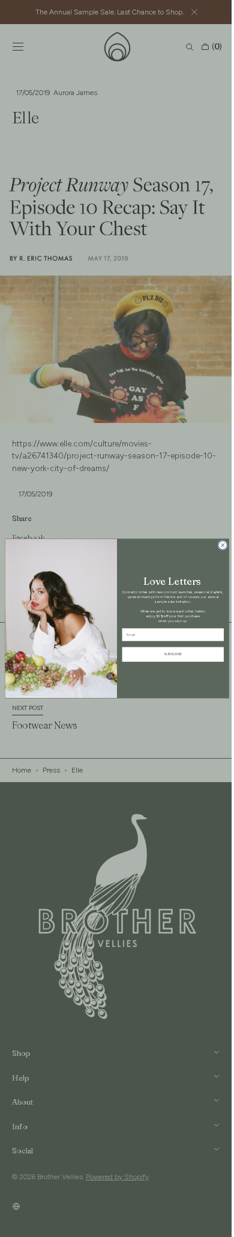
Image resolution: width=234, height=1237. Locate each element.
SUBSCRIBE (169, 654)
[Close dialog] (218, 545)
